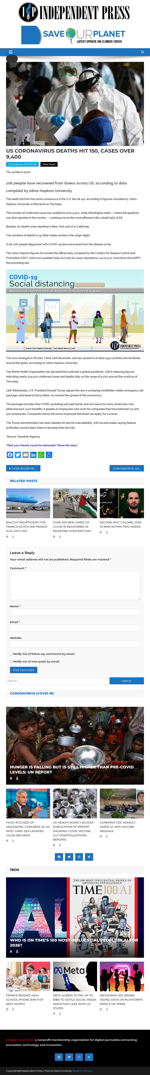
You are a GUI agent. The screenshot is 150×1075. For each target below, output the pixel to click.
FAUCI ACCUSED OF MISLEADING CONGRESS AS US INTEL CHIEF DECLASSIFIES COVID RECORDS (28, 829)
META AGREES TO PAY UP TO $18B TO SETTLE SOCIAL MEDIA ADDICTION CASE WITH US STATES (74, 1002)
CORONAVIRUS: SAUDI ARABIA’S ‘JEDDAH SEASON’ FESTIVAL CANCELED (128, 468)
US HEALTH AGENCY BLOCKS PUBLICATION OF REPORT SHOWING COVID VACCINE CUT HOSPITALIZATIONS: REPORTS (73, 831)
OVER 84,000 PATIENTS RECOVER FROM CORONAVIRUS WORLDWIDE (26, 468)
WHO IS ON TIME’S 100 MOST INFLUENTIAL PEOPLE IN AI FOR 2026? (74, 943)
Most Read (49, 164)
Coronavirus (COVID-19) (22, 164)
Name (15, 606)
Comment (18, 568)
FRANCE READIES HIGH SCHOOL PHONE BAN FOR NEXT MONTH (24, 1000)
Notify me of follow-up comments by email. (44, 654)
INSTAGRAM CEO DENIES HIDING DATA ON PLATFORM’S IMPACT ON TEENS (121, 1000)
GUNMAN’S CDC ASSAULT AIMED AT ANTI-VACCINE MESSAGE (118, 827)
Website (16, 638)
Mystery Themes (82, 1070)
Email (15, 622)
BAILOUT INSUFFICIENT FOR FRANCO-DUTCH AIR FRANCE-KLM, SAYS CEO (27, 527)
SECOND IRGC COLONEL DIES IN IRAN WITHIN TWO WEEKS (121, 524)
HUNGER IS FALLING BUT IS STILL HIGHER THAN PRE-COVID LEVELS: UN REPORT (72, 769)
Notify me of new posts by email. (36, 661)
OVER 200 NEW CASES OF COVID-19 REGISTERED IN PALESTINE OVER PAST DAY (72, 527)
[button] (12, 59)
